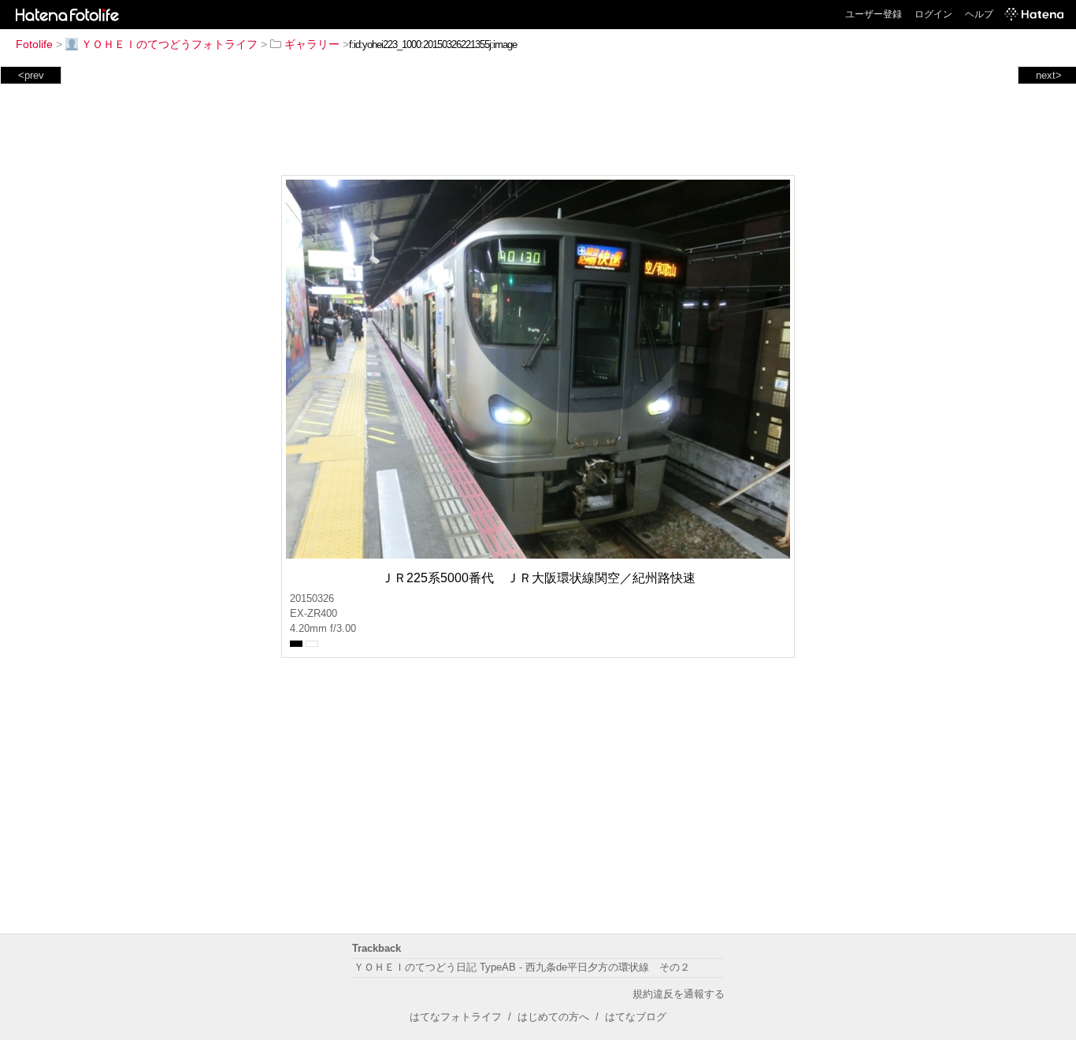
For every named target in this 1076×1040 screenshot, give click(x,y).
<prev (31, 75)
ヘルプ (979, 14)
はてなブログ (635, 1017)
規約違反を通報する (679, 994)
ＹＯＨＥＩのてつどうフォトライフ (169, 44)
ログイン (933, 14)
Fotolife (34, 44)
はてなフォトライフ (456, 1017)
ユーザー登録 (873, 14)
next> (1049, 75)
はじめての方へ (553, 1017)
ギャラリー (311, 44)
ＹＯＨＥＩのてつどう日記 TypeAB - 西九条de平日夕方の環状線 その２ (522, 967)
